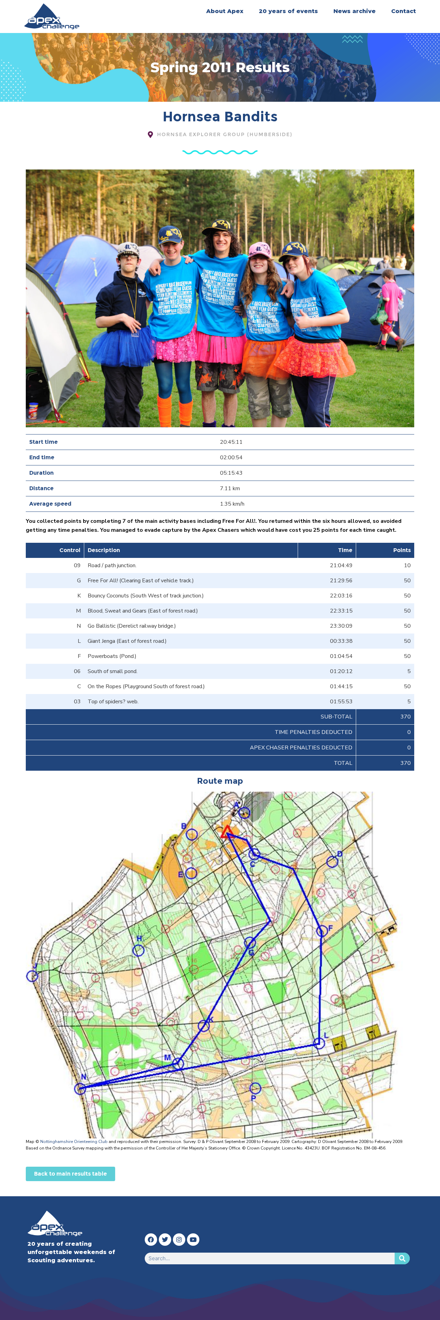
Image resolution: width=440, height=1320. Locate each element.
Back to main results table (70, 1173)
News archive (354, 11)
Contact (403, 11)
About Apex (224, 11)
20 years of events (288, 11)
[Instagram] (179, 1239)
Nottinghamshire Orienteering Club (74, 1141)
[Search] (402, 1258)
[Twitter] (165, 1239)
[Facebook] (151, 1239)
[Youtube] (193, 1239)
